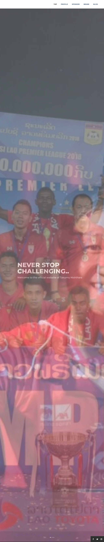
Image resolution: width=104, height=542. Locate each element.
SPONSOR (76, 4)
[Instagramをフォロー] (101, 539)
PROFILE (64, 4)
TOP (55, 4)
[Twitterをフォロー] (97, 539)
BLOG (95, 4)
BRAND (86, 4)
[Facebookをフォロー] (93, 539)
